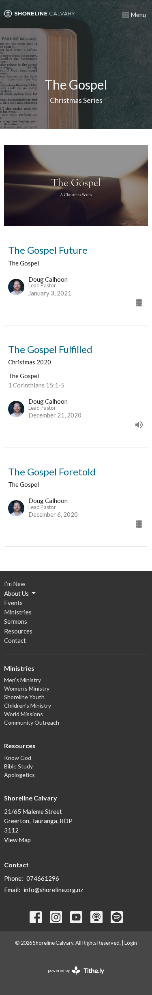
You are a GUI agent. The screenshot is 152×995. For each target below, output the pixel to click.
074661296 (42, 878)
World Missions (23, 713)
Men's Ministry (22, 679)
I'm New (14, 583)
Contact (15, 640)
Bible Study (18, 766)
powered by (72, 977)
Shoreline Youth (24, 696)
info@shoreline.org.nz (53, 889)
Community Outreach (31, 722)
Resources (18, 631)
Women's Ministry (26, 688)
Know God (17, 757)
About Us (16, 593)
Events (13, 602)
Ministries (18, 612)
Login (130, 942)
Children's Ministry (27, 705)
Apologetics (19, 774)
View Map (17, 839)
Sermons (15, 621)
